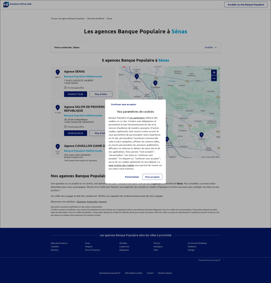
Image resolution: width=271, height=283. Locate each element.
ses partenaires (137, 117)
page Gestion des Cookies (121, 165)
